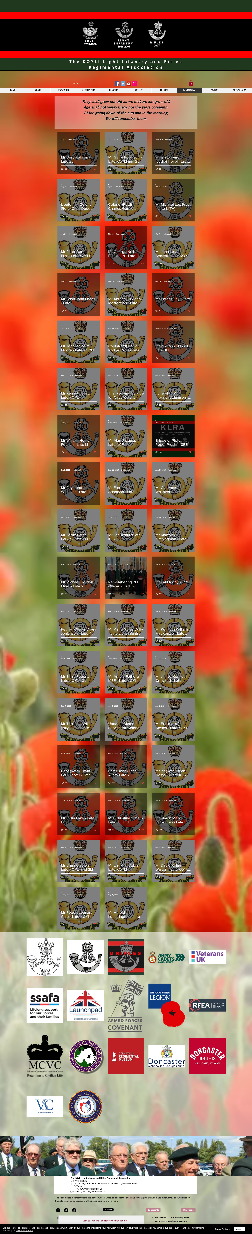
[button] (191, 83)
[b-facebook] (58, 1210)
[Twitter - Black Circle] (66, 1210)
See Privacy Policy (24, 1230)
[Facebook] (117, 83)
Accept (239, 1229)
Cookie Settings (222, 1229)
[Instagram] (134, 83)
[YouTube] (129, 83)
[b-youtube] (74, 1210)
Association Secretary (177, 1221)
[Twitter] (123, 83)
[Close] (248, 1229)
